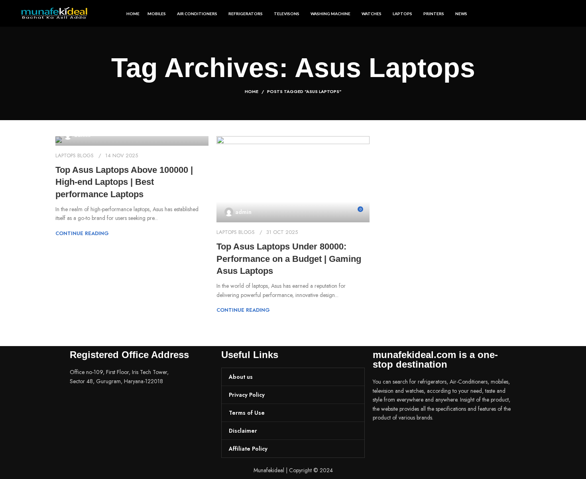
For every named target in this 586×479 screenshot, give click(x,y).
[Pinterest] (426, 440)
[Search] (562, 14)
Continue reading (82, 233)
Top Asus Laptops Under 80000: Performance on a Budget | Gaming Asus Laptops (288, 258)
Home (251, 91)
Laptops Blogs (74, 155)
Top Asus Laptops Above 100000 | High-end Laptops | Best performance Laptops (124, 182)
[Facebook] (383, 440)
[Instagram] (404, 440)
